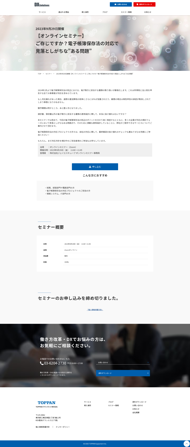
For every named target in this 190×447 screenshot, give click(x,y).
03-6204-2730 (55, 362)
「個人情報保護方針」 (95, 310)
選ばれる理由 (63, 12)
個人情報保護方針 (43, 427)
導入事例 (85, 12)
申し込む (96, 166)
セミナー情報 (126, 12)
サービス (42, 12)
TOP (39, 73)
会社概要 (135, 412)
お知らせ (147, 12)
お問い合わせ (122, 4)
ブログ (105, 12)
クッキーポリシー (63, 427)
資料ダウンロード (145, 4)
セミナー (49, 73)
